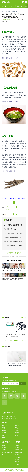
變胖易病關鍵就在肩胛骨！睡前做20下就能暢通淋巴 (14, 225)
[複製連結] (19, 214)
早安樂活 (4, 437)
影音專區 (4, 433)
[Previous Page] (8, 202)
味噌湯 (16, 210)
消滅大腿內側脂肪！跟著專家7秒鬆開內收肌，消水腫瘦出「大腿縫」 (14, 233)
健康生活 (17, 425)
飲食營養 (4, 428)
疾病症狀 (4, 425)
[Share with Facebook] (16, 214)
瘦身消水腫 (14, 11)
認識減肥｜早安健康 (10, 229)
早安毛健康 (18, 454)
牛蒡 (7, 207)
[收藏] (5, 214)
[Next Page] (20, 202)
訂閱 (22, 383)
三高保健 (17, 430)
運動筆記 (17, 459)
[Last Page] (23, 202)
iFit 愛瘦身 (17, 464)
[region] (14, 329)
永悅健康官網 (18, 445)
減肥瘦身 (8, 11)
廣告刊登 (4, 450)
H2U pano (17, 457)
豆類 (23, 210)
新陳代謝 (13, 207)
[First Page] (5, 202)
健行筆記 (17, 462)
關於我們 (4, 445)
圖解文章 (4, 435)
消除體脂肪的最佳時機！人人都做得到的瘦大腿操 (14, 238)
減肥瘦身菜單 (9, 210)
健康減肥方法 (21, 207)
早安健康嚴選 (18, 450)
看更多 (22, 317)
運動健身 (4, 430)
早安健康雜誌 (18, 452)
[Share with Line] (13, 214)
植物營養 (17, 435)
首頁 (3, 11)
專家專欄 (17, 433)
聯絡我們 (4, 447)
